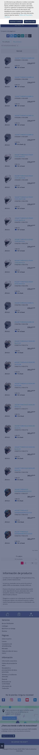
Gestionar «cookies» (16, 21)
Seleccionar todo (30, 21)
